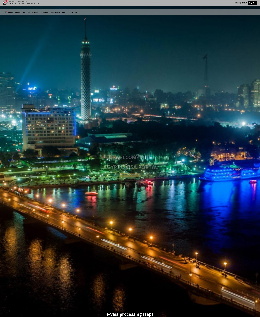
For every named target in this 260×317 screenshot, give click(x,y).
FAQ (63, 12)
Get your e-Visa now (129, 175)
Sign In (237, 3)
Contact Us (72, 12)
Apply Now (55, 12)
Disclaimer (45, 12)
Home (10, 12)
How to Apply (33, 12)
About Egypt (20, 12)
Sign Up (244, 3)
